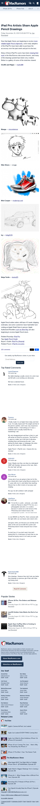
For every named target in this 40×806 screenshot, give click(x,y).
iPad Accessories (18, 344)
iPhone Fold (20, 8)
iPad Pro (17, 336)
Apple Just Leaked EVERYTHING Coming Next (23, 733)
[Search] (34, 3)
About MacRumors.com (11, 658)
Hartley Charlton (5, 695)
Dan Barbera (4, 703)
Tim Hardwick (24, 688)
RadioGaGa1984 (13, 572)
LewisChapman (13, 371)
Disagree (22, 384)
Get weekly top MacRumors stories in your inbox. (20, 355)
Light (37, 801)
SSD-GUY (11, 458)
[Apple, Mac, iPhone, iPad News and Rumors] (15, 5)
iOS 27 (31, 8)
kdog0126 (9, 235)
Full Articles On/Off (17, 801)
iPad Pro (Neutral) (18, 341)
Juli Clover (4, 681)
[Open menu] (2, 3)
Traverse (11, 417)
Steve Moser (4, 710)
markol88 (20, 65)
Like (18, 384)
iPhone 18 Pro (7, 8)
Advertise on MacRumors (12, 664)
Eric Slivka (23, 674)
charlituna (11, 498)
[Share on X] (32, 350)
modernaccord (18, 201)
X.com (6, 677)
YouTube (8, 721)
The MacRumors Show (15, 758)
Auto (34, 801)
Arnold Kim (4, 674)
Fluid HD (29, 801)
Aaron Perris (23, 710)
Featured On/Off (6, 801)
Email (2, 677)
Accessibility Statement (7, 798)
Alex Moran (12, 474)
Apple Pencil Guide (11, 339)
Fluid (24, 801)
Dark (2, 803)
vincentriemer (13, 129)
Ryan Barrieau (24, 703)
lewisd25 (15, 277)
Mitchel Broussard (6, 688)
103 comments (5, 349)
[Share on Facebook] (37, 350)
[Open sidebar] (37, 3)
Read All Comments (20, 589)
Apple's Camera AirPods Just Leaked (19, 726)
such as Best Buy (22, 330)
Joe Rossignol (12, 630)
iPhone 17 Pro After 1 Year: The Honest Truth (22, 752)
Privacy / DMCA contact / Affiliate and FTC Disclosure (15, 795)
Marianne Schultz (25, 695)
